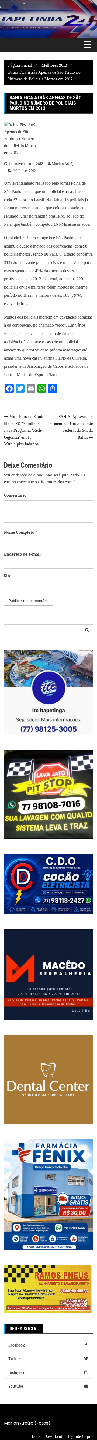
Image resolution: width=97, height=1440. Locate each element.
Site (7, 575)
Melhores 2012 (24, 170)
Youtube (15, 1386)
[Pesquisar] (87, 629)
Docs (36, 1436)
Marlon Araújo (63, 163)
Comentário (15, 495)
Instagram (17, 1372)
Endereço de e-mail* (23, 554)
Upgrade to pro (79, 1436)
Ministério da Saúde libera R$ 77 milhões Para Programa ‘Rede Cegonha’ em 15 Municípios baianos (24, 430)
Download (53, 1436)
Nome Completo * (20, 532)
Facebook (16, 1345)
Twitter (14, 1358)
